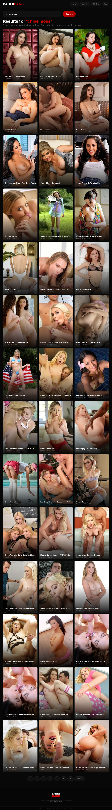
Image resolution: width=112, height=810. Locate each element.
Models (96, 4)
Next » (80, 778)
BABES (13, 4)
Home (74, 4)
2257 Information (56, 802)
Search (69, 14)
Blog (105, 4)
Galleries (85, 4)
